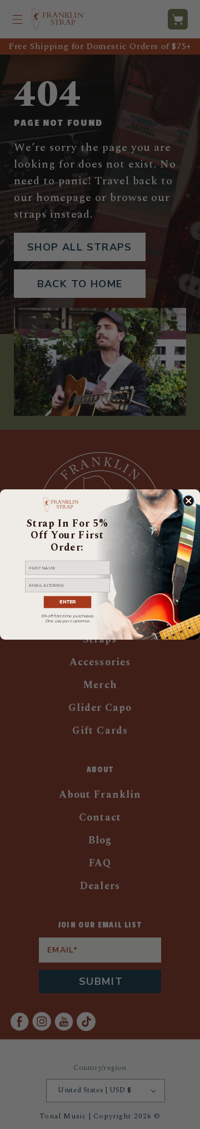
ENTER (67, 602)
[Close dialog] (188, 501)
